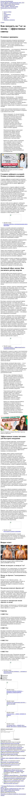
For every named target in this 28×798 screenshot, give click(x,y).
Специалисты (7, 14)
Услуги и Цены (7, 11)
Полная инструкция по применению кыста (15, 778)
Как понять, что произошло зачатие (10, 762)
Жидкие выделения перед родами (9, 754)
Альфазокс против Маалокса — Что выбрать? (15, 775)
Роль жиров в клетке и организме (12, 531)
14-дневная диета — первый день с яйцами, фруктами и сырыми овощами (16, 726)
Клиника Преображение (7, 1)
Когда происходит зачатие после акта (10, 764)
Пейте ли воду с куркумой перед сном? (14, 780)
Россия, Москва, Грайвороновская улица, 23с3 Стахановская (12, 4)
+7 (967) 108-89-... (9, 6)
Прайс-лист (6, 17)
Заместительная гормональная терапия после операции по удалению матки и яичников (12, 748)
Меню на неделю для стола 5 (11, 783)
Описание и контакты (9, 19)
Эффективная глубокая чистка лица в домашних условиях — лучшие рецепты (14, 770)
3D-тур (5, 18)
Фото (5, 13)
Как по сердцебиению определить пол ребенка (12, 751)
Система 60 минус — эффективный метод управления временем (14, 348)
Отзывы (6, 15)
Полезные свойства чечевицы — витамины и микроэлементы (15, 691)
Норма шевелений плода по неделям (10, 743)
